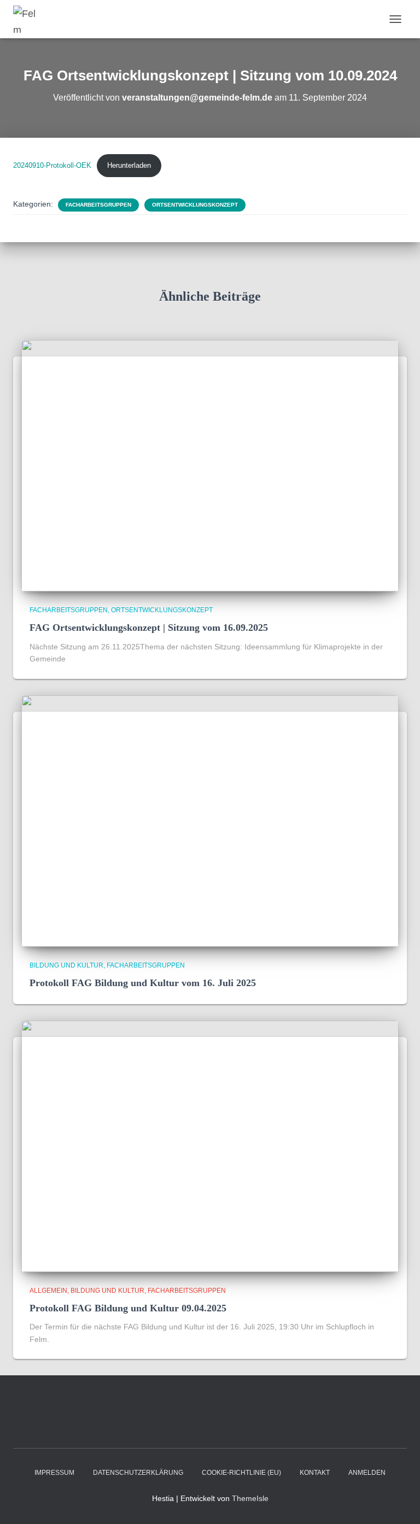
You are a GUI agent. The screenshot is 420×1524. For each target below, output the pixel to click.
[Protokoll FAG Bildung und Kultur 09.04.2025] (210, 1145)
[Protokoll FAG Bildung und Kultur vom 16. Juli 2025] (210, 820)
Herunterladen (129, 165)
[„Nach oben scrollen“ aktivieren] (398, 1502)
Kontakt (315, 1472)
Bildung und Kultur (66, 965)
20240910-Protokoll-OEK (52, 165)
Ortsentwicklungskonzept (195, 205)
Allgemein (48, 1290)
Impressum (54, 1472)
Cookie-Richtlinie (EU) (241, 1472)
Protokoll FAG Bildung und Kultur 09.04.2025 (128, 1308)
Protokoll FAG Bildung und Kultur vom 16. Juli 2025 (143, 982)
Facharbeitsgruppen (98, 205)
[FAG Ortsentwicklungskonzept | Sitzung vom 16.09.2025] (210, 465)
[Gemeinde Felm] (29, 19)
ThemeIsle (250, 1498)
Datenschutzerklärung (138, 1472)
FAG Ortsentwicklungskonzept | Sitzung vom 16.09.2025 (149, 627)
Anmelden (367, 1472)
